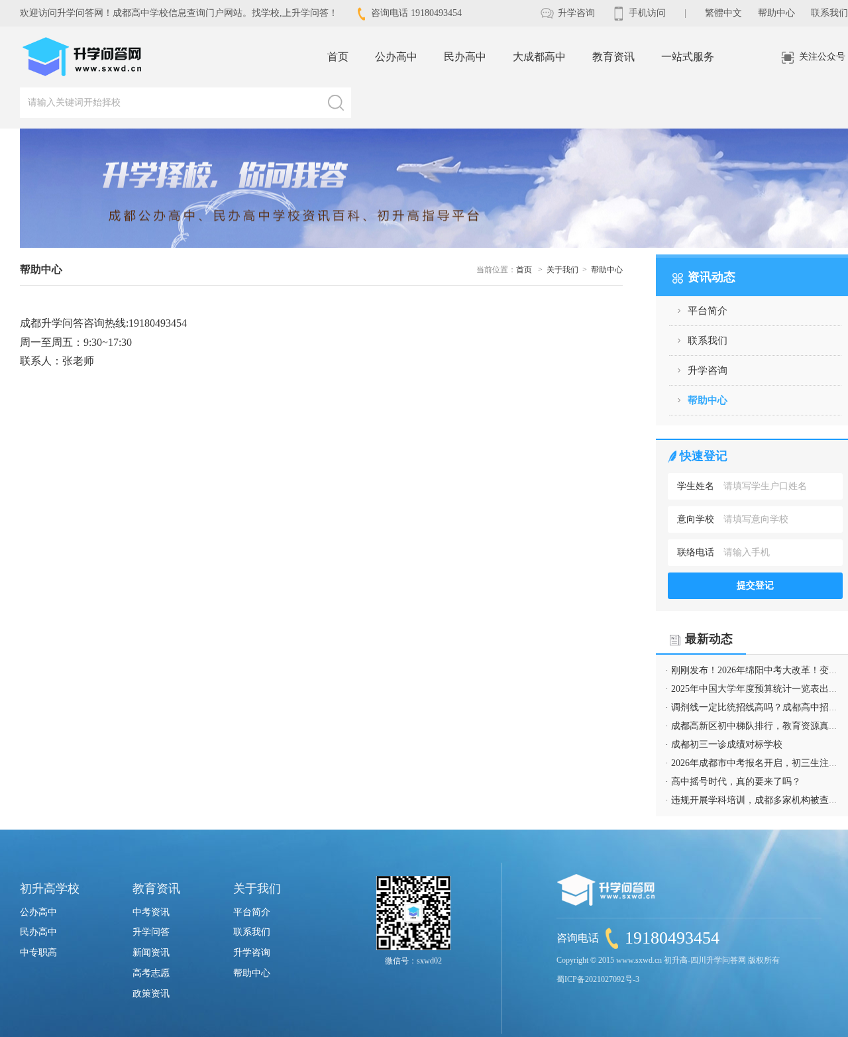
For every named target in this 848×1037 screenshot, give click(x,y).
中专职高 (38, 952)
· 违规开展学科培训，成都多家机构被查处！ (756, 800)
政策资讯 (151, 994)
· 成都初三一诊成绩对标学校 (723, 744)
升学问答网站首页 (83, 56)
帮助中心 (776, 13)
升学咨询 (575, 13)
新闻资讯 (151, 952)
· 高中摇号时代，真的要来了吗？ (733, 782)
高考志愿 (151, 973)
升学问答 (151, 932)
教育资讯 (613, 56)
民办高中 (465, 56)
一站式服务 (687, 56)
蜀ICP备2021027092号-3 (597, 979)
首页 (337, 56)
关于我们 (562, 269)
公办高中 (396, 56)
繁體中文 (723, 13)
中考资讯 (151, 912)
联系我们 (829, 13)
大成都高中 (539, 56)
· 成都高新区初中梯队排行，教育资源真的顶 (756, 726)
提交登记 (755, 585)
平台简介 (707, 310)
